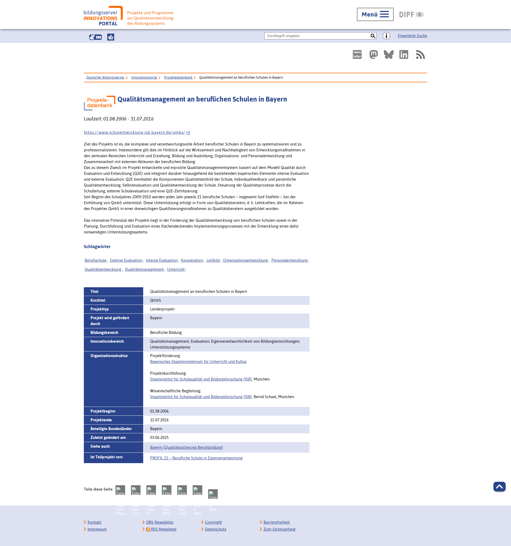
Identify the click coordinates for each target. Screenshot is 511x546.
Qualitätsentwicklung (103, 269)
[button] (499, 486)
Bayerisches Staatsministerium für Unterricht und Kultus (198, 361)
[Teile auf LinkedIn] (182, 490)
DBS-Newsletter (160, 522)
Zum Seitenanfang (279, 529)
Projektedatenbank (178, 77)
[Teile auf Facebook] (136, 490)
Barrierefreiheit (276, 522)
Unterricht (176, 269)
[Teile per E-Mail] (197, 490)
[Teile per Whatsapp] (166, 490)
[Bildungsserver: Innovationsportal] (128, 16)
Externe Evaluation (126, 260)
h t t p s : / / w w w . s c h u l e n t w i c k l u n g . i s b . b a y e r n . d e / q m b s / (134, 132)
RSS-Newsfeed (163, 529)
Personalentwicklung (289, 260)
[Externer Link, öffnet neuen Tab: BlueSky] (388, 54)
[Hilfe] (386, 36)
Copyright (213, 522)
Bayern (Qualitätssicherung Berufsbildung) (186, 447)
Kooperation (192, 260)
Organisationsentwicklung (245, 260)
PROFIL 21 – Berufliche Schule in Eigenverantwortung (196, 458)
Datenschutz (215, 529)
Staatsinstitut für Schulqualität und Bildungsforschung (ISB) (201, 379)
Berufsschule (95, 260)
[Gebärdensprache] (95, 37)
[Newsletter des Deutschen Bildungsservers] (357, 54)
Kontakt (94, 522)
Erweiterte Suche (412, 35)
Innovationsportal (144, 77)
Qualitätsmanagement (144, 269)
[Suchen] (373, 36)
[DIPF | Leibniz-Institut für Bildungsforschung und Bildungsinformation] (411, 14)
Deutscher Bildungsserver (105, 77)
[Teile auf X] (151, 490)
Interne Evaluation (162, 260)
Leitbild (213, 260)
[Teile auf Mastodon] (120, 490)
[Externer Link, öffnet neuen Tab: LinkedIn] (404, 54)
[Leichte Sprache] (110, 37)
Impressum (97, 529)
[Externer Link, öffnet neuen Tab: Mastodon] (374, 54)
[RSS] (420, 54)
